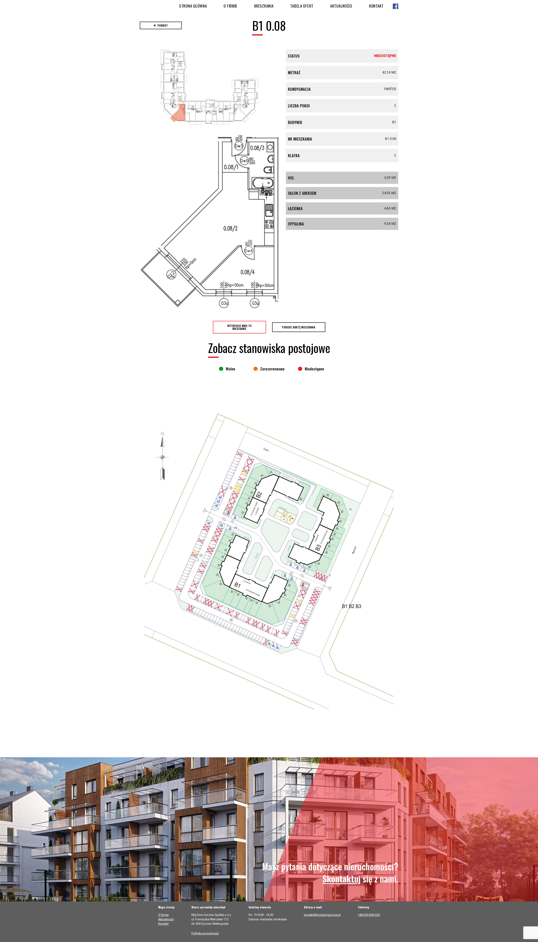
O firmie (230, 6)
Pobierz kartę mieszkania (298, 327)
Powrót (162, 25)
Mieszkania (263, 6)
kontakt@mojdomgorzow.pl (322, 915)
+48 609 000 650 (369, 915)
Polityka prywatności (205, 933)
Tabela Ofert (301, 6)
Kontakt (376, 6)
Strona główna (193, 6)
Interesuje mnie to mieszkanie (239, 327)
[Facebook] (395, 7)
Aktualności (341, 6)
